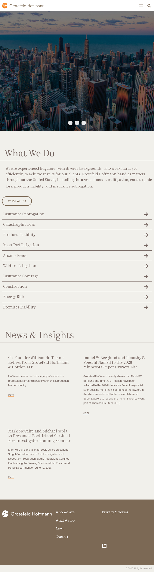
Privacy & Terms (115, 512)
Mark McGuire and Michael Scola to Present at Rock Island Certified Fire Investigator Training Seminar (39, 436)
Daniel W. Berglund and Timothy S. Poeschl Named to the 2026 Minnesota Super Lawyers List (114, 362)
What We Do (65, 521)
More (11, 395)
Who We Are (45, 95)
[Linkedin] (104, 545)
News (60, 529)
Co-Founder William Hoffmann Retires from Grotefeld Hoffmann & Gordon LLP (38, 362)
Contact (62, 537)
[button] (141, 6)
